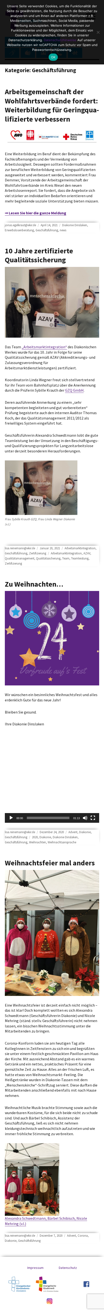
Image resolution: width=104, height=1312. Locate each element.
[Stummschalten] (85, 817)
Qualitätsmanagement (19, 558)
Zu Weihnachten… (34, 584)
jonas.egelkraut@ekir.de (20, 225)
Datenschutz (68, 1267)
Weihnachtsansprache (62, 842)
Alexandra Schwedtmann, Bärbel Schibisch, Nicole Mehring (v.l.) (46, 1221)
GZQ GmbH (74, 390)
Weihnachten (37, 842)
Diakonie (85, 832)
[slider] (48, 818)
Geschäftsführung (47, 230)
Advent (72, 832)
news (63, 230)
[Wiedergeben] (11, 817)
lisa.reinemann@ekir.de (20, 548)
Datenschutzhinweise (60, 40)
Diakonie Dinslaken (74, 225)
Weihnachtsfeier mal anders (50, 862)
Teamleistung (80, 558)
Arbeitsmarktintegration (80, 548)
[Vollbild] (92, 817)
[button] (52, 796)
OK (53, 57)
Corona (83, 1236)
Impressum (35, 1267)
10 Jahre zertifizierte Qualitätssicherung (39, 255)
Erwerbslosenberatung (19, 230)
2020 (35, 837)
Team (65, 558)
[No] (98, 32)
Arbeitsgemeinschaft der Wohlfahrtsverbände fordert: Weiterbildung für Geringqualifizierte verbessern (52, 105)
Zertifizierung (37, 553)
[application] (52, 796)
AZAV (86, 553)
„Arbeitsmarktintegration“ (44, 346)
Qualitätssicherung (48, 558)
